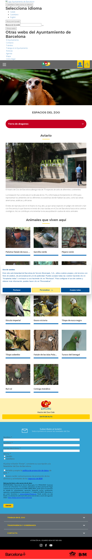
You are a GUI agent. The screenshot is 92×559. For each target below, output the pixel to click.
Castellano (19, 4)
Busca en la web (13, 25)
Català (12, 12)
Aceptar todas (75, 290)
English (13, 17)
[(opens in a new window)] (20, 1)
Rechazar (17, 290)
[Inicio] (46, 64)
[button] (46, 517)
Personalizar (45, 290)
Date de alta (46, 417)
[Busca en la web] (43, 25)
